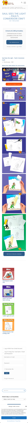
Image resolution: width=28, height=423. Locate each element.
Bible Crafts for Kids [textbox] (14, 399)
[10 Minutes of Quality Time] (11, 2)
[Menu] (24, 2)
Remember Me (9, 369)
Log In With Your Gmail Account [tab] (13, 348)
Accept (14, 417)
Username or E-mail (9, 357)
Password (6, 363)
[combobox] (14, 399)
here (20, 46)
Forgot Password (9, 378)
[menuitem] (21, 2)
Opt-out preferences (11, 421)
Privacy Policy (17, 421)
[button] (26, 406)
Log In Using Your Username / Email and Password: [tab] (14, 352)
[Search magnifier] (24, 390)
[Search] (21, 2)
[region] (14, 367)
